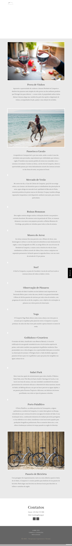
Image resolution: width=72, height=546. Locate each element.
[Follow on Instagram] (37, 518)
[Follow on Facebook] (34, 518)
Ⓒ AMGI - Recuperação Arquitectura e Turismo (36, 539)
